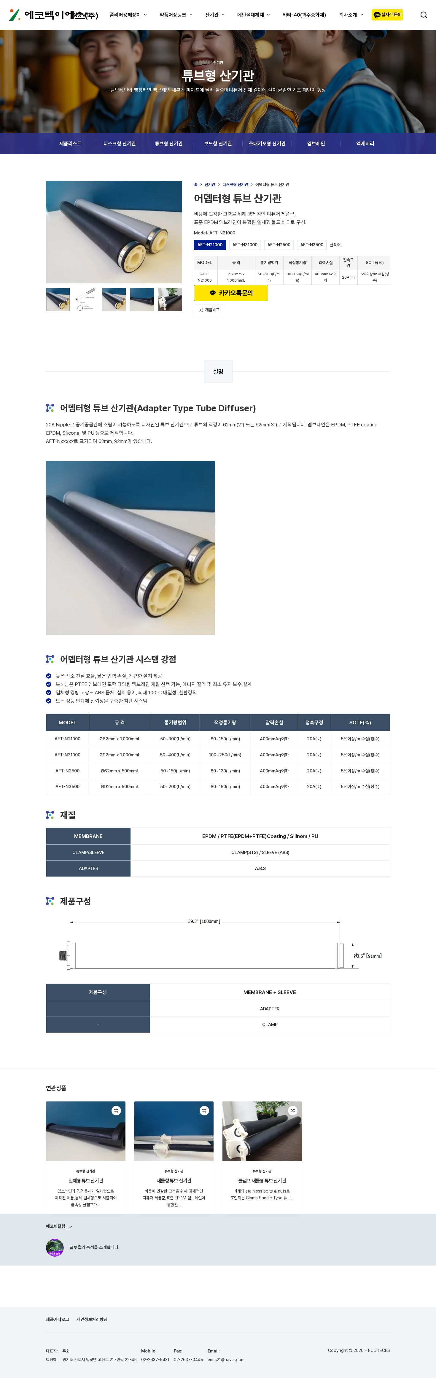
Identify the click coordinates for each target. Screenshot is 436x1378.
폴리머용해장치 (125, 15)
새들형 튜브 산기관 (174, 1181)
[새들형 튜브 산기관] (174, 1131)
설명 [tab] (218, 371)
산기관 (212, 15)
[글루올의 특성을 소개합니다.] (55, 1248)
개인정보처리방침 (92, 1319)
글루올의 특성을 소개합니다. (95, 1247)
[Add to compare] (116, 1110)
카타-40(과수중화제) (304, 15)
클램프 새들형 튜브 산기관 (262, 1181)
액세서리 (365, 144)
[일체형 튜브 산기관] (85, 1131)
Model (214, 233)
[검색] (424, 15)
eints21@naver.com (226, 1359)
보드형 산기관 (218, 144)
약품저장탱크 (173, 15)
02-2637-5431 (155, 1359)
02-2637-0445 (188, 1359)
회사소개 (348, 15)
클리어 (335, 244)
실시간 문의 (391, 14)
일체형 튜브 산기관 (86, 1181)
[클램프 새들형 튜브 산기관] (262, 1131)
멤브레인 (316, 144)
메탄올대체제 (250, 15)
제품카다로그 (57, 1319)
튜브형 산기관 (169, 144)
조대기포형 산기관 (267, 144)
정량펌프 (82, 15)
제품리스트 (70, 144)
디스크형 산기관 (120, 144)
